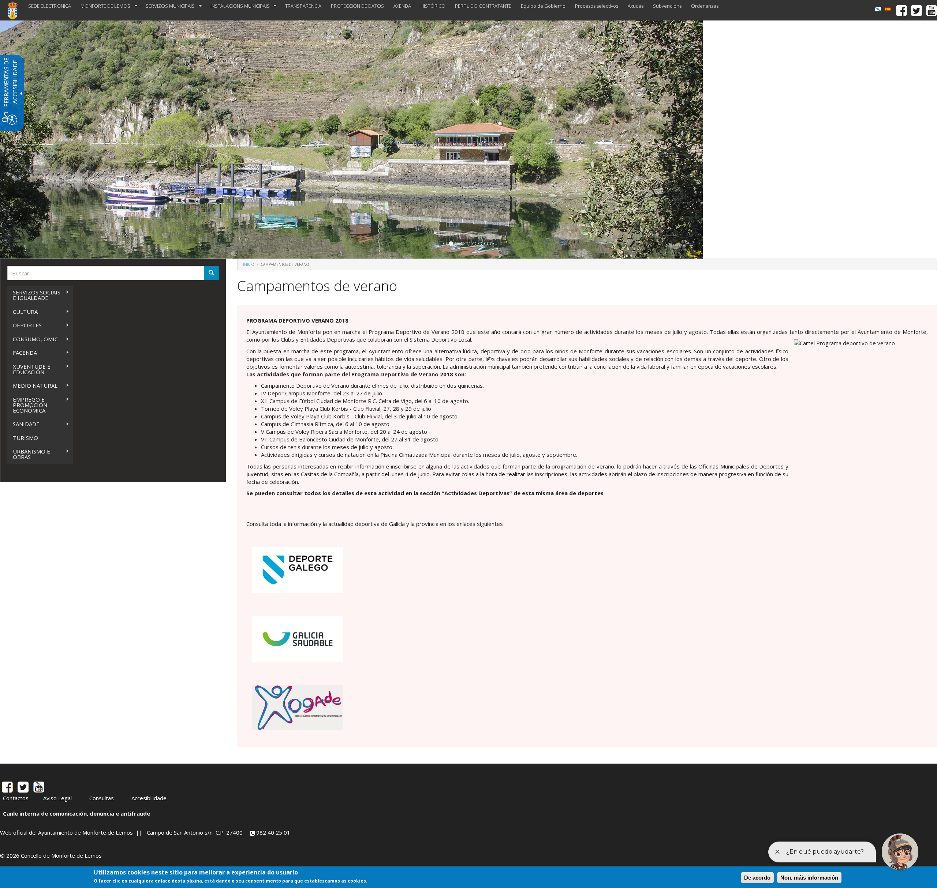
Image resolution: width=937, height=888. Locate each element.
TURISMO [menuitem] (25, 437)
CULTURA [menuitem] (22, 312)
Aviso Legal (57, 798)
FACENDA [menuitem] (22, 353)
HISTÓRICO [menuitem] (433, 6)
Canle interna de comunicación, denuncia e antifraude (76, 813)
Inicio (248, 264)
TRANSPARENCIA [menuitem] (303, 6)
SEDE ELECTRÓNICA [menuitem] (49, 6)
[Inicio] (15, 10)
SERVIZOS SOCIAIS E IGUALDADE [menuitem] (33, 295)
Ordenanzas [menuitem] (704, 6)
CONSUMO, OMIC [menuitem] (32, 339)
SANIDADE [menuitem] (23, 424)
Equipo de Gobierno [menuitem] (543, 6)
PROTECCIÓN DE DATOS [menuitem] (357, 6)
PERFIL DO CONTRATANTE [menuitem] (483, 6)
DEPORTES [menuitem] (24, 325)
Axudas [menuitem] (635, 6)
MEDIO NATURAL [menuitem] (32, 386)
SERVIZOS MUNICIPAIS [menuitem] (168, 6)
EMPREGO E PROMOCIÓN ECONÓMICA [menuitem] (27, 405)
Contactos (16, 798)
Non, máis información (809, 877)
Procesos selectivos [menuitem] (596, 6)
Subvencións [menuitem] (667, 6)
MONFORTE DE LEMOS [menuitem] (103, 6)
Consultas (101, 798)
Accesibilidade (149, 798)
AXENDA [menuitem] (402, 6)
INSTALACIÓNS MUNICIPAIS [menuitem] (238, 6)
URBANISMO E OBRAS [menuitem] (28, 454)
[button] (445, 243)
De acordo (757, 877)
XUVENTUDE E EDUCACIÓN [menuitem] (29, 369)
